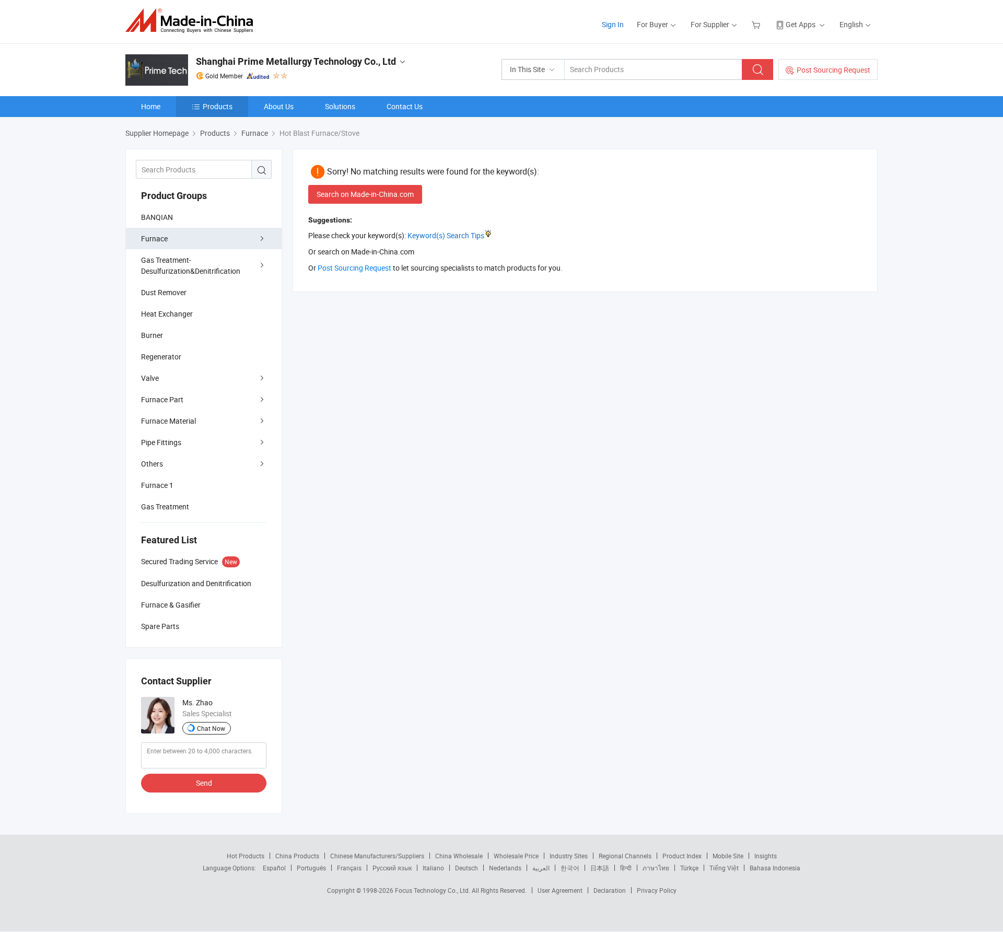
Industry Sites (569, 856)
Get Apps (800, 24)
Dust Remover (163, 292)
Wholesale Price (516, 856)
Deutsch (466, 868)
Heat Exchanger (167, 314)
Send (204, 783)
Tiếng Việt (724, 868)
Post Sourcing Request (833, 70)
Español (274, 868)
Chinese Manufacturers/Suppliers (377, 856)
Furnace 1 (157, 485)
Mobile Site (728, 856)
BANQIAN (157, 217)
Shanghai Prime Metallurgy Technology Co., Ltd (296, 61)
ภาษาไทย (656, 868)
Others (152, 464)
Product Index (682, 856)
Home (150, 106)
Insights (765, 856)
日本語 (599, 868)
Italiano (433, 868)
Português (311, 868)
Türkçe (689, 868)
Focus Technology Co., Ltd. (433, 890)
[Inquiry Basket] (757, 24)
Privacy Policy (657, 890)
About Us (279, 106)
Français (349, 868)
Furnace (154, 238)
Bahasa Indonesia (775, 868)
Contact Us (405, 106)
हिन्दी (626, 868)
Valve (150, 378)
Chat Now (211, 728)
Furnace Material (168, 421)
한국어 (570, 868)
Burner (152, 335)
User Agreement (560, 890)
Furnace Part (162, 399)
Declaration (609, 890)
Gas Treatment (165, 506)
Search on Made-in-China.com (365, 194)
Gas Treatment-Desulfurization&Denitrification (190, 265)
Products (217, 106)
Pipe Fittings (161, 442)
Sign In (613, 24)
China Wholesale (459, 856)
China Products (297, 856)
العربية (541, 868)
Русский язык (392, 868)
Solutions (340, 106)
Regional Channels (625, 856)
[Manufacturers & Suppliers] (192, 20)
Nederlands (505, 868)
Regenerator (161, 357)
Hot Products (245, 856)
